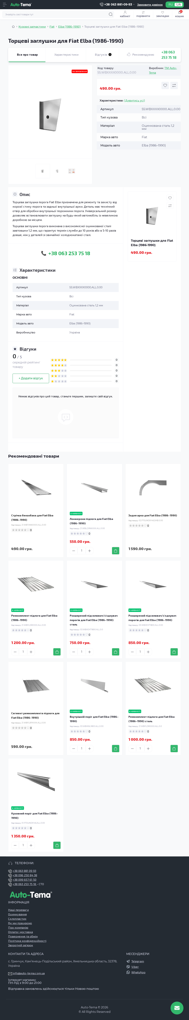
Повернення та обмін (23, 936)
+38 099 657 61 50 (24, 879)
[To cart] (115, 550)
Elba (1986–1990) (69, 26)
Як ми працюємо (20, 923)
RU (171, 4)
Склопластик (17, 918)
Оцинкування (17, 914)
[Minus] (73, 550)
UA (178, 4)
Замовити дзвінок (150, 4)
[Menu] (5, 4)
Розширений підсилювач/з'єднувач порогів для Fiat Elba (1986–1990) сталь (94, 620)
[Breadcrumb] (13, 26)
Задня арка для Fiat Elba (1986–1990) (152, 515)
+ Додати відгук (31, 378)
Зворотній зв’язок (20, 945)
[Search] (110, 14)
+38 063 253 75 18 (25, 884)
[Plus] (89, 550)
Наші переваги (18, 909)
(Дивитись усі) (134, 100)
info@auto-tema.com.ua (29, 973)
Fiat (51, 26)
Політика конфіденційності (27, 940)
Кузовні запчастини (32, 26)
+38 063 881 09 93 (24, 870)
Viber (135, 966)
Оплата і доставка (20, 932)
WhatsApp (138, 972)
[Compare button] (174, 85)
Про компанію (18, 927)
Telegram (137, 961)
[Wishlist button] (165, 85)
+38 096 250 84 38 (25, 875)
